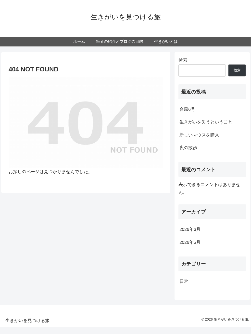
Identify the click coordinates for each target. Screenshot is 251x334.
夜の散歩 (188, 147)
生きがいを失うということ (205, 122)
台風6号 (187, 109)
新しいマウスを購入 (199, 135)
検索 (182, 60)
